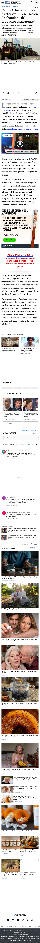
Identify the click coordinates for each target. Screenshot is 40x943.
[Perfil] (20, 916)
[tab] (10, 444)
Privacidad (29, 926)
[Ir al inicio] (13, 2)
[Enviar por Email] (17, 93)
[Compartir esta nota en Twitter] (8, 93)
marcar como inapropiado (34, 460)
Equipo (35, 926)
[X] (13, 920)
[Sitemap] (32, 920)
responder (9, 459)
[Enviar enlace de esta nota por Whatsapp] (13, 93)
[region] (20, 488)
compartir (27, 459)
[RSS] (27, 920)
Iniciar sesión (25, 430)
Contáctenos (22, 926)
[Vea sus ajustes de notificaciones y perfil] (36, 2)
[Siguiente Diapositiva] (37, 409)
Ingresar (32, 2)
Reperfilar (18, 388)
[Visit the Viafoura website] (35, 544)
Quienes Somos (13, 926)
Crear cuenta (33, 430)
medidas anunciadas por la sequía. (22, 129)
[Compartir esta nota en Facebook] (3, 93)
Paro (34, 388)
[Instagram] (23, 920)
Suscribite (9, 240)
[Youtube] (18, 920)
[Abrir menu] (2, 2)
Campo (26, 388)
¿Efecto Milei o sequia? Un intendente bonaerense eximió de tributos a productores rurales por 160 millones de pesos (20, 261)
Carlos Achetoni (7, 388)
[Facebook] (8, 920)
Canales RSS (4, 926)
